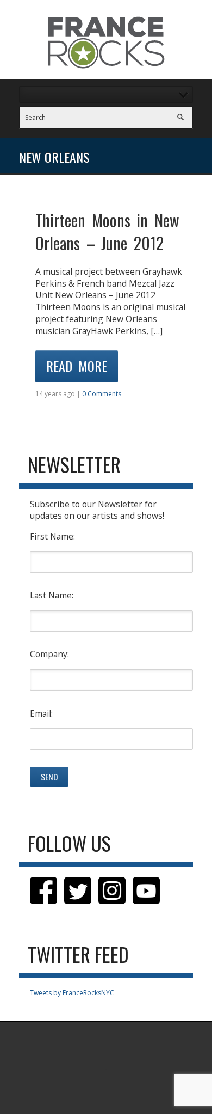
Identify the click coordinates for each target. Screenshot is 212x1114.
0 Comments (101, 393)
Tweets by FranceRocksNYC (72, 992)
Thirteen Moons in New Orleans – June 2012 (107, 231)
